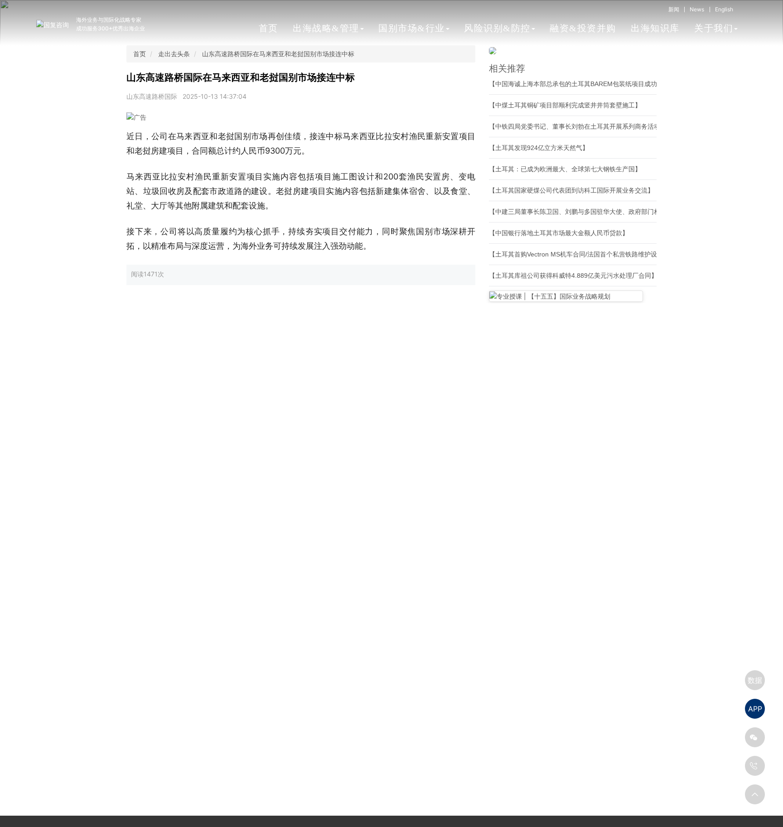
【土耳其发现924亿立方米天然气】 (539, 147)
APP (755, 708)
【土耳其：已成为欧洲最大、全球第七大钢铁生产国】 (565, 169)
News (697, 9)
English (724, 9)
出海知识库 (655, 28)
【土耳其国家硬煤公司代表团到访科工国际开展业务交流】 (571, 190)
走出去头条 (174, 54)
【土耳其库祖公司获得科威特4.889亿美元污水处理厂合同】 (573, 275)
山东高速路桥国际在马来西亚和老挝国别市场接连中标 (278, 54)
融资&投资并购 (583, 28)
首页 (268, 28)
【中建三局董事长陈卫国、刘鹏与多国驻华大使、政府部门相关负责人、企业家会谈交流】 (616, 211)
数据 (755, 680)
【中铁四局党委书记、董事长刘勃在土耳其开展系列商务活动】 (578, 126)
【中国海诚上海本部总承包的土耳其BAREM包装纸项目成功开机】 (582, 83)
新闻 (673, 9)
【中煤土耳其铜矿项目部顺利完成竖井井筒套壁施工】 (565, 105)
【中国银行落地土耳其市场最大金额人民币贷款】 (558, 233)
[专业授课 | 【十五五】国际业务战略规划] (566, 296)
